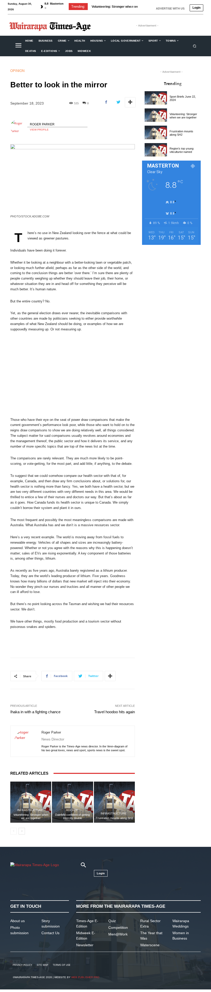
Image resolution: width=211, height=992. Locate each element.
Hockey (72, 810)
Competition (118, 927)
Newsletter (84, 945)
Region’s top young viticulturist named (182, 150)
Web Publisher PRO (85, 977)
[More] (130, 102)
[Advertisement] (72, 375)
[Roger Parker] (18, 127)
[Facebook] (106, 102)
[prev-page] (13, 831)
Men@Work (118, 934)
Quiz (112, 921)
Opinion (17, 70)
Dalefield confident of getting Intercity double (72, 816)
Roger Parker (42, 124)
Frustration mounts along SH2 (114, 6)
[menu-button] (18, 46)
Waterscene (150, 945)
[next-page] (22, 831)
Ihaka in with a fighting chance (35, 712)
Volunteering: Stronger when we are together (30, 816)
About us (17, 921)
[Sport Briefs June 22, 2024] (156, 98)
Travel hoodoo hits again (114, 712)
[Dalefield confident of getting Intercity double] (72, 802)
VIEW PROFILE (39, 129)
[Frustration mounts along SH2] (114, 802)
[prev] (131, 6)
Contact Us (50, 933)
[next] (140, 6)
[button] (195, 46)
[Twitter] (118, 102)
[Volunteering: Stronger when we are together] (30, 802)
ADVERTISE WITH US (170, 8)
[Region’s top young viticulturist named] (156, 149)
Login (196, 8)
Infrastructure (30, 810)
